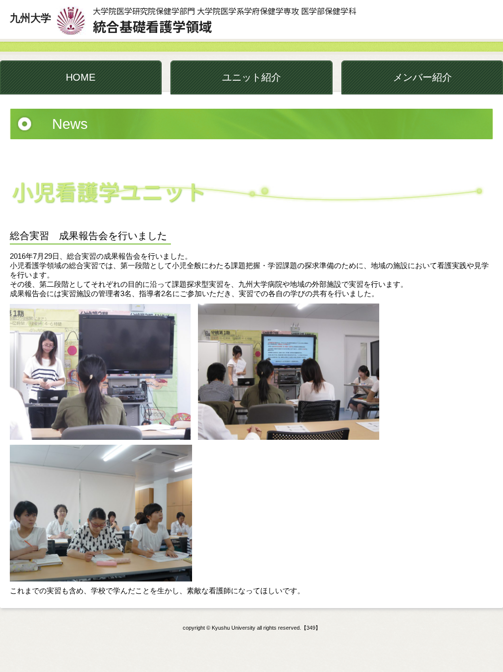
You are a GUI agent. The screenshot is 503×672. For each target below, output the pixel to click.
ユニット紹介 (251, 77)
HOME (80, 77)
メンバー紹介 (422, 77)
